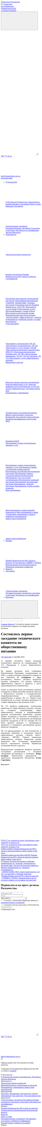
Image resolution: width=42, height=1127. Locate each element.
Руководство (23, 202)
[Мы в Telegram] (18, 83)
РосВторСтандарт (26, 319)
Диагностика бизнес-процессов (13, 1083)
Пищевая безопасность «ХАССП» (22, 306)
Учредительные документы (16, 226)
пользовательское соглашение (13, 903)
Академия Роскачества (28, 413)
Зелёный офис (20, 303)
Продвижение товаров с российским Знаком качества (21, 468)
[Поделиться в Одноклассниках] (18, 803)
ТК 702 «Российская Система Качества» (20, 345)
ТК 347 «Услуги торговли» (27, 356)
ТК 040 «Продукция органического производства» (23, 349)
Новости (9, 569)
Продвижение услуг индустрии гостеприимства (18, 479)
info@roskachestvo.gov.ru (10, 176)
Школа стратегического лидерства (19, 415)
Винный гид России (31, 387)
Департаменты (34, 202)
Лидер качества (19, 563)
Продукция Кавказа (13, 311)
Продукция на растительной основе (20, 313)
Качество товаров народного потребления (22, 382)
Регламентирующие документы (18, 228)
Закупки (9, 232)
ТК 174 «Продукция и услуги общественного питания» (23, 358)
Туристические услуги (26, 309)
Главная (4, 624)
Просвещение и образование (12, 1087)
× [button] (1, 622)
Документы (36, 1077)
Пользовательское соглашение (13, 1119)
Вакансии (10, 206)
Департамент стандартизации (17, 344)
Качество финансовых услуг (17, 384)
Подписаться (6, 907)
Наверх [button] (4, 1125)
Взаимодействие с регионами (17, 204)
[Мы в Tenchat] (18, 118)
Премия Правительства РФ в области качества (21, 275)
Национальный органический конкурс (21, 565)
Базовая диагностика (14, 274)
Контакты (17, 232)
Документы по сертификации (27, 230)
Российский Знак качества (16, 299)
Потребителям (6, 178)
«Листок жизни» (12, 317)
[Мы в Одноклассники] (18, 65)
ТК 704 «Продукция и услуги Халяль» (22, 347)
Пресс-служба (35, 204)
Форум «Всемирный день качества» (19, 1095)
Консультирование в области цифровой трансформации (20, 515)
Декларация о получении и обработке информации (18, 1120)
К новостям (7, 657)
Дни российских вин (32, 1096)
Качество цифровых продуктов (21, 385)
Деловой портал (12, 413)
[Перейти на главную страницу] (10, 2)
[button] (19, 609)
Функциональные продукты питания (20, 315)
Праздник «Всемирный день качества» (16, 1094)
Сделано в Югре (28, 311)
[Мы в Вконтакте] (18, 47)
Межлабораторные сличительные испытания (19, 1085)
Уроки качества (33, 417)
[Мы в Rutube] (18, 136)
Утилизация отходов (23, 305)
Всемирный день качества (16, 417)
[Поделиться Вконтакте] (18, 785)
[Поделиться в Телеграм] (18, 820)
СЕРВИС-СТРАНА (33, 563)
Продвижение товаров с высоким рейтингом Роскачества (19, 475)
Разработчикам (7, 1123)
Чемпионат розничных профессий (19, 567)
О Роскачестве (12, 202)
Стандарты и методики (19, 1102)
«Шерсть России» (26, 317)
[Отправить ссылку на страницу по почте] (18, 838)
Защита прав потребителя (16, 539)
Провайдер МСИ (12, 441)
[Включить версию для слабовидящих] (19, 21)
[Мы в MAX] (18, 100)
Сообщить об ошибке (21, 1123)
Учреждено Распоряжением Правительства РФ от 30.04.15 (8, 7)
